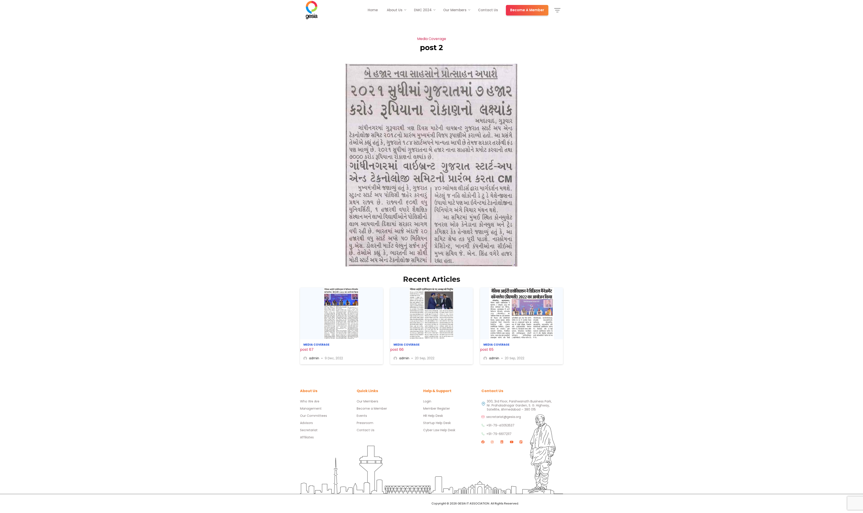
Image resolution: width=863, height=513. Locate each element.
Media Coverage (431, 38)
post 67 (307, 349)
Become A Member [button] (527, 10)
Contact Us (488, 10)
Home (373, 10)
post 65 (487, 349)
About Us (395, 10)
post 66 (397, 349)
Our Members (455, 10)
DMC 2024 (423, 10)
